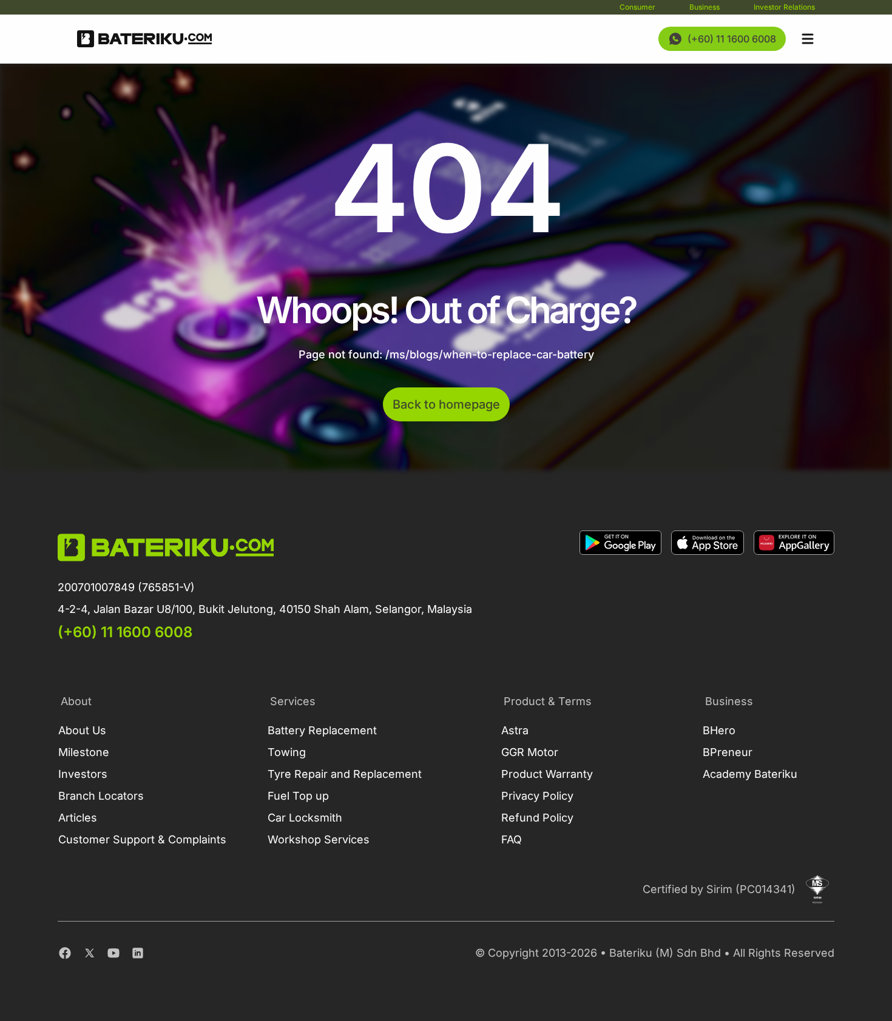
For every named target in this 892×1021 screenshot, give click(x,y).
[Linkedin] (137, 953)
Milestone (83, 752)
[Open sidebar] (807, 39)
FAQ (511, 839)
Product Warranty (547, 774)
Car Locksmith (305, 817)
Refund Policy (537, 817)
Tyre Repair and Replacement (345, 774)
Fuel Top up (298, 795)
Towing (287, 752)
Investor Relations (784, 7)
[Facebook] (65, 953)
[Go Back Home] (144, 39)
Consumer (637, 7)
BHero (719, 730)
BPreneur (727, 752)
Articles (77, 817)
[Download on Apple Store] (707, 586)
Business (704, 7)
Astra (515, 730)
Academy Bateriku (750, 774)
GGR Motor (529, 752)
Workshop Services (319, 839)
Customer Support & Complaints (142, 839)
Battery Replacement (322, 730)
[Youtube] (113, 953)
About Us (82, 730)
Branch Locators (101, 795)
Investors (82, 774)
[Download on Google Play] (620, 586)
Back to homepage (446, 404)
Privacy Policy (537, 795)
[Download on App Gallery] (794, 586)
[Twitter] (89, 953)
